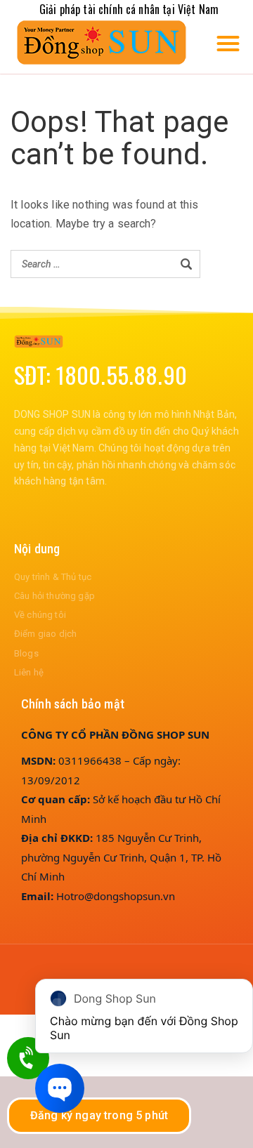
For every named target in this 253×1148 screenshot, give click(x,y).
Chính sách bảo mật (72, 704)
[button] (228, 43)
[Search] (186, 264)
